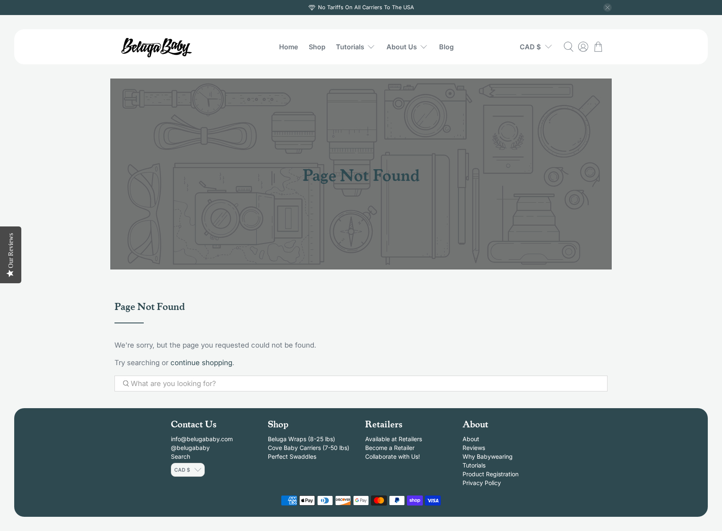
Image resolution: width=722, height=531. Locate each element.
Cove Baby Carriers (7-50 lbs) (308, 447)
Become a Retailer (389, 447)
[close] (607, 7)
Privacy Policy (482, 482)
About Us (401, 47)
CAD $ (530, 47)
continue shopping (201, 362)
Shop (317, 47)
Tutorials (350, 47)
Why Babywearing (488, 456)
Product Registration (491, 474)
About (471, 438)
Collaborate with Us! (392, 456)
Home (288, 47)
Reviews (474, 447)
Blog (446, 47)
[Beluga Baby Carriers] (157, 47)
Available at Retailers (393, 438)
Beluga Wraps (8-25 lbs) (301, 438)
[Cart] (598, 46)
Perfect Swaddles (292, 456)
